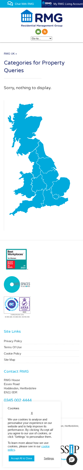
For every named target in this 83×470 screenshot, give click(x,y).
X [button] (32, 413)
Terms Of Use (13, 347)
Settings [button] (49, 458)
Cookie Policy (12, 353)
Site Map (9, 359)
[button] (71, 459)
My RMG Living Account (68, 3)
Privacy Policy (13, 341)
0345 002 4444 (18, 400)
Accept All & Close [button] (21, 458)
